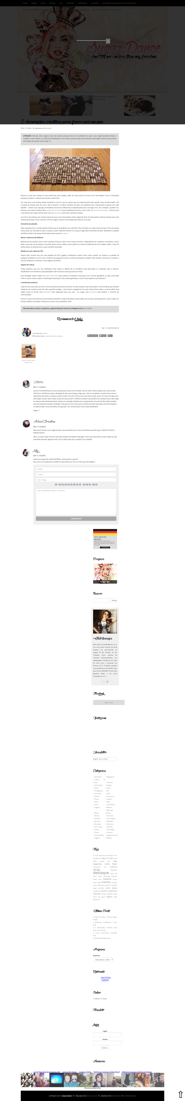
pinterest (57, 213)
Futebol (109, 799)
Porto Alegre (111, 818)
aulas (115, 858)
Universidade (99, 835)
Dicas (108, 788)
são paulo (101, 897)
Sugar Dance (108, 702)
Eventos (97, 796)
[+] (106, 676)
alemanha (102, 855)
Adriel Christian (44, 421)
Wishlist (109, 838)
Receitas (97, 821)
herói (100, 879)
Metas (96, 813)
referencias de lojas (53, 210)
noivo (95, 885)
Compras (110, 782)
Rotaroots (110, 824)
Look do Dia (111, 805)
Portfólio (97, 818)
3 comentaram (111, 328)
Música (96, 816)
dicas (112, 873)
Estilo (108, 793)
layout (115, 879)
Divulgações (98, 791)
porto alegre (111, 888)
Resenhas (97, 824)
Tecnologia (110, 829)
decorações (52, 336)
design (96, 869)
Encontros (97, 793)
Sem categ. (98, 827)
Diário (96, 788)
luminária (46, 292)
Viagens (97, 838)
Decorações (48, 128)
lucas (94, 882)
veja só (65, 233)
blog (115, 861)
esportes (114, 876)
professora (96, 891)
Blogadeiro (110, 777)
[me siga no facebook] (102, 682)
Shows (96, 829)
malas (99, 882)
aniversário (109, 855)
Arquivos (96, 955)
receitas (104, 891)
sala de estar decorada (99, 210)
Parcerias (110, 816)
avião (95, 861)
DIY (108, 791)
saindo (104, 894)
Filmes (96, 799)
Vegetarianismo (112, 835)
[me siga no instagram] (107, 682)
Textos (96, 832)
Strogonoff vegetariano (102, 938)
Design (109, 785)
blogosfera (97, 864)
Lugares (97, 807)
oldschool (101, 885)
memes (106, 882)
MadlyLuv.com (91, 1096)
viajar (115, 897)
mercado (114, 882)
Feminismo (110, 796)
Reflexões (110, 821)
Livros (96, 805)
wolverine (96, 899)
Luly (35, 450)
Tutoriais (110, 832)
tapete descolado (51, 276)
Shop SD (110, 827)
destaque (60, 336)
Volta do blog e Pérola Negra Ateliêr (28, 361)
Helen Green (116, 1096)
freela (95, 879)
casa (46, 336)
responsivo (112, 891)
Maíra (38, 382)
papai (95, 888)
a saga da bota (106, 858)
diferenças (106, 876)
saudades (110, 894)
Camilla (45, 333)
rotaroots (97, 894)
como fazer (110, 864)
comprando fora (99, 867)
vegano (109, 896)
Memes (109, 807)
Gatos (96, 802)
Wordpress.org (130, 1096)
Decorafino (87, 308)
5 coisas (95, 855)
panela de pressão (111, 885)
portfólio (101, 888)
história (107, 878)
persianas (93, 292)
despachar (113, 870)
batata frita (105, 861)
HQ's (108, 802)
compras (113, 867)
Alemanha (98, 777)
